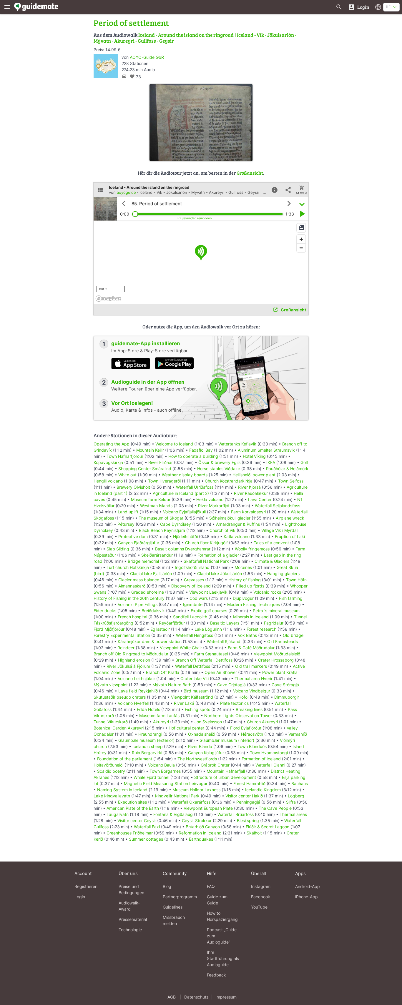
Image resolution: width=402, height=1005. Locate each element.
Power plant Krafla (280, 672)
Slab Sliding (118, 548)
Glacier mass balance (138, 579)
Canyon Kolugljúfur (206, 752)
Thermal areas (293, 814)
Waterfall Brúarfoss (235, 814)
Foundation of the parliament (124, 758)
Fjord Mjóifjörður (109, 629)
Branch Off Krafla (162, 672)
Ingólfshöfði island (192, 567)
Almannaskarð (131, 585)
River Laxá (184, 703)
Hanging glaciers (283, 573)
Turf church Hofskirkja (128, 567)
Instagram (260, 886)
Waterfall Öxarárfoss (190, 801)
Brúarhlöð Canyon (203, 826)
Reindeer (125, 647)
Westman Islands (156, 505)
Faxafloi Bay (201, 450)
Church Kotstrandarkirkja (229, 480)
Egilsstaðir (160, 629)
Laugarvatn (118, 814)
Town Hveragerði (164, 480)
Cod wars (199, 598)
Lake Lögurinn (208, 629)
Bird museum (196, 690)
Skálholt (254, 832)
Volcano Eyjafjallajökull (184, 511)
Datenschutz (196, 996)
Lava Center (260, 499)
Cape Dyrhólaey (175, 524)
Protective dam (133, 536)
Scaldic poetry (111, 771)
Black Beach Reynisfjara (162, 530)
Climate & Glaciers (272, 561)
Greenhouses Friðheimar (130, 832)
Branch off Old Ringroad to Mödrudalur (131, 653)
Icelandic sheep (147, 746)
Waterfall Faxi (147, 826)
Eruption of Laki (290, 536)
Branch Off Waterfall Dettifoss (203, 659)
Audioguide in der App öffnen (148, 382)
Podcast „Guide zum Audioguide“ (222, 935)
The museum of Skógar (161, 517)
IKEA (270, 462)
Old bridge (293, 635)
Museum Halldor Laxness (196, 789)
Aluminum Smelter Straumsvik (266, 450)
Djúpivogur (243, 598)
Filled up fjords (250, 585)
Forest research (261, 629)
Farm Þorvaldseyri (249, 511)
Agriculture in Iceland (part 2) (181, 493)
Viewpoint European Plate (208, 808)
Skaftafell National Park (206, 561)
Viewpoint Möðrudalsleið (277, 653)
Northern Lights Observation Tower (238, 715)
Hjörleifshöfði (185, 536)
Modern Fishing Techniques (253, 604)
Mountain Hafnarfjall (226, 771)
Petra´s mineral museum (276, 610)
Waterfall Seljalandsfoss (277, 505)
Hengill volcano (108, 480)
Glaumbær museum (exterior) (146, 740)
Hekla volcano (209, 499)
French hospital (132, 616)
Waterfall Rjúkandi (224, 641)
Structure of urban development (225, 777)
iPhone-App (306, 896)
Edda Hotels (148, 709)
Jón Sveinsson (208, 721)
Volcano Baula (161, 764)
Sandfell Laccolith (190, 616)
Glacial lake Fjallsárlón (151, 573)
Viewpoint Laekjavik (208, 592)
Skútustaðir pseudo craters (120, 697)
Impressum (226, 996)
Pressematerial (133, 919)
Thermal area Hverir (254, 678)
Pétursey (125, 524)
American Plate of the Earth (133, 808)
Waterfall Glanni (270, 764)
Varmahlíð (297, 734)
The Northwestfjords (197, 758)
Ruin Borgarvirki (147, 752)
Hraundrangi (150, 734)
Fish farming (291, 598)
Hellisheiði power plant (253, 474)
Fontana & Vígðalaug (173, 814)
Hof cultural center (186, 727)
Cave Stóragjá (285, 684)
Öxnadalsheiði (201, 734)
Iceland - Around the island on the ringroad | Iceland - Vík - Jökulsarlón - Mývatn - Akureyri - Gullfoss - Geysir (195, 37)
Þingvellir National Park (177, 795)
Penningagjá (248, 801)
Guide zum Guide (217, 899)
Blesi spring (248, 820)
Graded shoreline (147, 592)
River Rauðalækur (251, 493)
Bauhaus (299, 783)
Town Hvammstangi (269, 752)
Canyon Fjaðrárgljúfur (138, 542)
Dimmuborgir (286, 697)
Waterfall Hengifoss (194, 635)
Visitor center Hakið (244, 795)
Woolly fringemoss (252, 548)
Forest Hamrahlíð (249, 783)
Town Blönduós (252, 746)
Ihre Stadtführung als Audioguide (223, 958)
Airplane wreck (290, 517)
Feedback (216, 974)
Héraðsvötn (252, 734)
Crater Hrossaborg (276, 659)
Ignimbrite (192, 604)
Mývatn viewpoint (111, 684)
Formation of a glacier (218, 554)
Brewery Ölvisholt (133, 487)
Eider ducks (105, 610)
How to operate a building (193, 456)
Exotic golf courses (209, 610)
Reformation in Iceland (200, 832)
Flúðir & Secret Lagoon (267, 826)
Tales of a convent (271, 542)
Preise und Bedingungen (131, 889)
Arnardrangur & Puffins (238, 524)
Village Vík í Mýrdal (279, 530)
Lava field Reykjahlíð (138, 690)
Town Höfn (296, 579)
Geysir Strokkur (197, 820)
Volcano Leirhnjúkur (136, 678)
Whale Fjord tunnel (151, 777)
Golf (304, 462)
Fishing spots (197, 709)
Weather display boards (184, 474)
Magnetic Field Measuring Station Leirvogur (165, 783)
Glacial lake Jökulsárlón (219, 573)
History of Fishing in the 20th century (129, 598)
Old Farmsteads (282, 641)
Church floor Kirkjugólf (206, 542)
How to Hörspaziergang (222, 916)
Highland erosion (134, 659)
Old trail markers (251, 666)
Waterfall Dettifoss (192, 666)
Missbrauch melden (174, 920)
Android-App (307, 886)
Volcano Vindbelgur (251, 690)
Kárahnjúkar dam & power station (150, 641)
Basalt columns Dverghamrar (182, 548)
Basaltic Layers (224, 622)
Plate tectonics (234, 703)
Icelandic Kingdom (263, 789)
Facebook (260, 896)
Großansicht (250, 173)
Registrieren (85, 886)
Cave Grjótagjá (231, 684)
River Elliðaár (160, 462)
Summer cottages (146, 839)
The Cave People (275, 808)
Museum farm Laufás (159, 715)
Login (79, 896)
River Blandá (200, 746)
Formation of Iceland (261, 758)
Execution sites (132, 801)
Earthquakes (201, 839)
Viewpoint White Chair (181, 647)
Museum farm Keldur (150, 499)
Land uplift (128, 511)
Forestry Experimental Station (122, 635)
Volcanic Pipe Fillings (137, 604)
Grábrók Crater (215, 764)
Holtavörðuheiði (108, 764)
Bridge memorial (143, 561)
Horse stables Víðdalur (218, 468)
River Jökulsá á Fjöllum (128, 666)
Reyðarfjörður (172, 622)
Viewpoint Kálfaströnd (192, 697)
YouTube (259, 906)
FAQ (211, 886)
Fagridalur (273, 622)
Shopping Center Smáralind (144, 468)
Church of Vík (222, 530)
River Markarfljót (214, 505)
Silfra (291, 801)
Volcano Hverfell (133, 703)
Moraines (243, 567)
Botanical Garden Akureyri (119, 727)
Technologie (130, 929)
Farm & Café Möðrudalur (251, 647)
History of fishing (244, 579)
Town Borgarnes (165, 771)
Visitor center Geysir (136, 820)
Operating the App (111, 443)
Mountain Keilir (150, 450)
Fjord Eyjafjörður (245, 727)
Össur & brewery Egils (219, 462)
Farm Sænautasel (211, 653)
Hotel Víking (254, 456)
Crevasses (194, 579)
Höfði (243, 697)
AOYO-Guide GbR (147, 57)
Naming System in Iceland (122, 789)
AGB (171, 996)
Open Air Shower (221, 672)
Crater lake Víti (194, 678)
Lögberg (296, 795)
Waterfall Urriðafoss (194, 487)
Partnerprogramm (180, 896)
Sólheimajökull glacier (229, 517)
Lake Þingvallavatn (112, 795)
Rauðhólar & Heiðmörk (287, 468)
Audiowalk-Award (129, 905)
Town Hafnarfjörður (125, 456)
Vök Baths (247, 635)
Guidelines (172, 906)
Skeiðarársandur (157, 554)
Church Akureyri (262, 721)
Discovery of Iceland (191, 585)
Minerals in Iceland (251, 616)
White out (127, 474)
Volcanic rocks (267, 592)
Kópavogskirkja (108, 462)
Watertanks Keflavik (237, 443)
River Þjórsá (249, 487)
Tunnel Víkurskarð (111, 721)
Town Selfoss (290, 480)
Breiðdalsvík (153, 610)
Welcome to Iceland (174, 443)
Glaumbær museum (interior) (227, 740)
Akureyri (161, 721)
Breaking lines (249, 709)
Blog (167, 886)
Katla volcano (237, 536)
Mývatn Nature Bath (171, 684)
